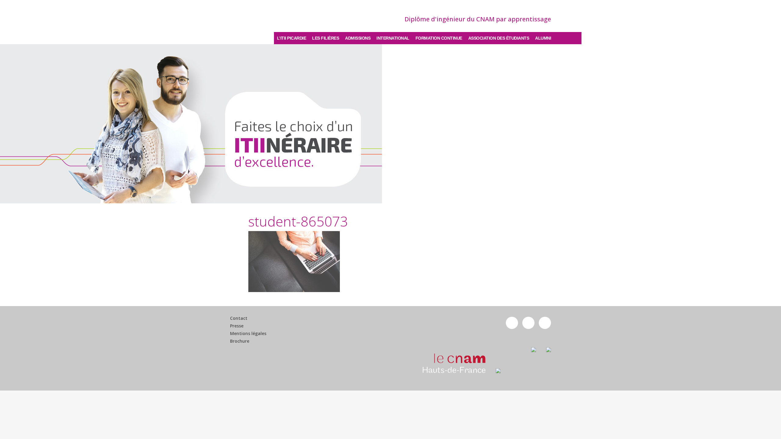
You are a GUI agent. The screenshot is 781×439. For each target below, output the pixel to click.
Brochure (239, 341)
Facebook (512, 323)
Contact (238, 318)
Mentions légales (248, 333)
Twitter (528, 323)
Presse (236, 325)
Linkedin (545, 323)
